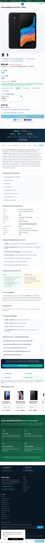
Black (3, 72)
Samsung (25, 481)
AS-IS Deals (25, 489)
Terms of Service (4, 506)
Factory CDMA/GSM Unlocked (8, 88)
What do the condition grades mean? (12, 354)
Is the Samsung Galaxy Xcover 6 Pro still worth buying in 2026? (18, 340)
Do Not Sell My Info (5, 508)
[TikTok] (14, 489)
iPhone (24, 479)
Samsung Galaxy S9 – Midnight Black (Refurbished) (33, 402)
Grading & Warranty (5, 498)
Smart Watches (26, 487)
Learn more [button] (5, 535)
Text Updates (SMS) (5, 510)
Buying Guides (4, 500)
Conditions (41, 145)
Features (3, 145)
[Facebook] (2, 489)
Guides (24, 491)
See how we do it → (37, 458)
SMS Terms (3, 512)
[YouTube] (11, 489)
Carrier (29, 145)
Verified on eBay (23, 139)
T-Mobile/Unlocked (26, 88)
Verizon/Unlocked (5, 90)
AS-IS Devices (4, 518)
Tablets (24, 485)
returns (25, 1)
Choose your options (22, 365)
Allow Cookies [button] (16, 539)
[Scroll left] (40, 387)
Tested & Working (5, 516)
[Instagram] (5, 489)
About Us (3, 496)
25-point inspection (13, 1)
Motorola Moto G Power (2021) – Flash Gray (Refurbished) (6, 402)
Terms (30, 535)
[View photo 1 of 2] (3, 55)
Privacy (26, 535)
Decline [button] (4, 539)
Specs (9, 145)
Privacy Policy (4, 504)
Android (25, 483)
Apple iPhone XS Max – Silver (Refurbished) (20, 402)
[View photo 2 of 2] (7, 55)
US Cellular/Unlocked (36, 88)
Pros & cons (23, 145)
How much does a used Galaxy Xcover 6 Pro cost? (15, 347)
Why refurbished (15, 145)
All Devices (3, 514)
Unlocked (18, 88)
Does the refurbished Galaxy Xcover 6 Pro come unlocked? (17, 344)
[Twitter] (8, 489)
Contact (34, 535)
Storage (35, 145)
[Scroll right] (43, 387)
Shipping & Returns (5, 502)
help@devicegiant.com (29, 538)
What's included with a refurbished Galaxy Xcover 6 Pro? (16, 351)
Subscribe (40, 527)
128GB (3, 78)
